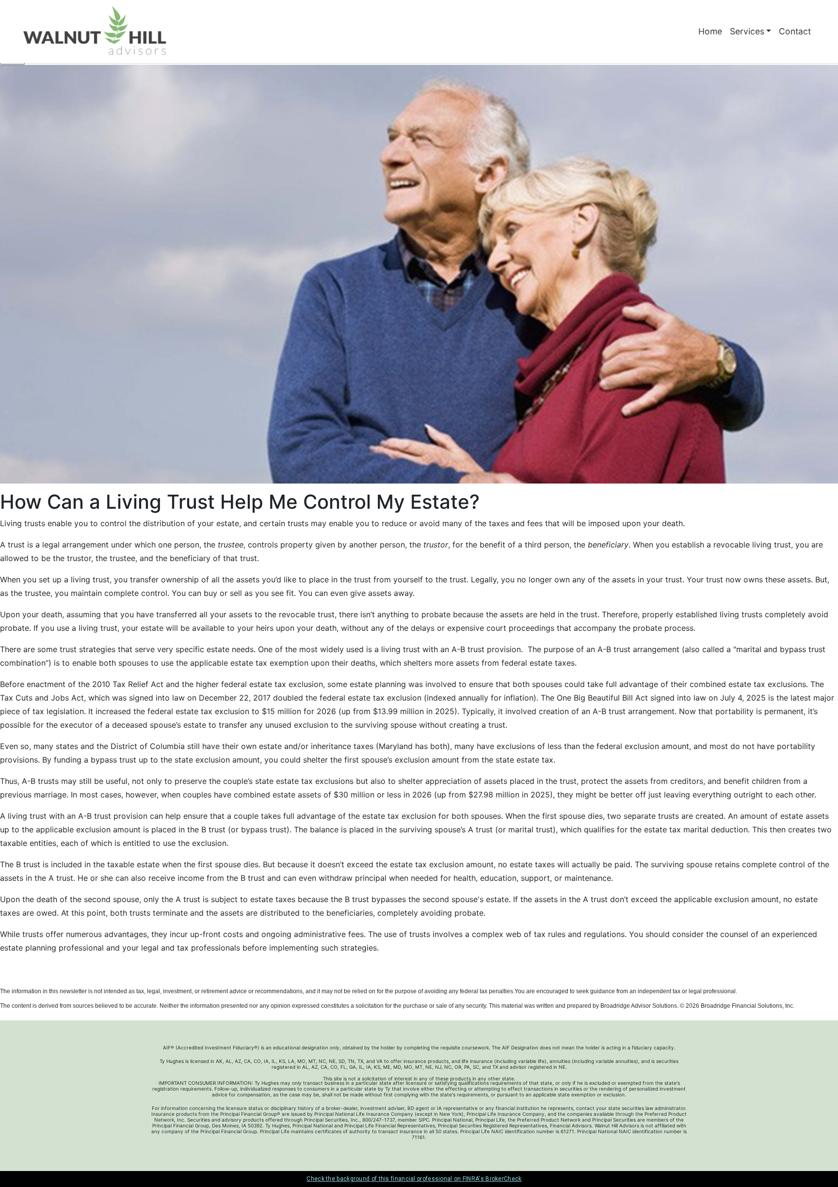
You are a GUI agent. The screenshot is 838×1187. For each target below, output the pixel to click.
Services (747, 31)
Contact (795, 31)
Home (710, 31)
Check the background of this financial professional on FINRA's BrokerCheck (413, 1178)
